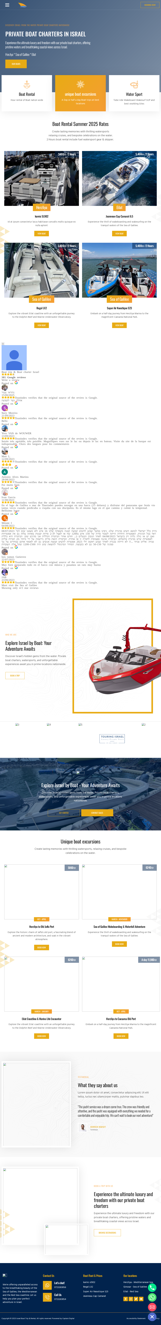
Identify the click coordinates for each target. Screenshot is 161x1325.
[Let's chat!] (47, 1285)
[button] (7, 5)
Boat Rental (27, 94)
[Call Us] (47, 1297)
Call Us (57, 1295)
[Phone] (152, 1287)
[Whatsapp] (152, 1297)
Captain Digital (68, 1318)
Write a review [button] (10, 379)
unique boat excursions (80, 94)
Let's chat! (59, 1283)
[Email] (152, 1307)
